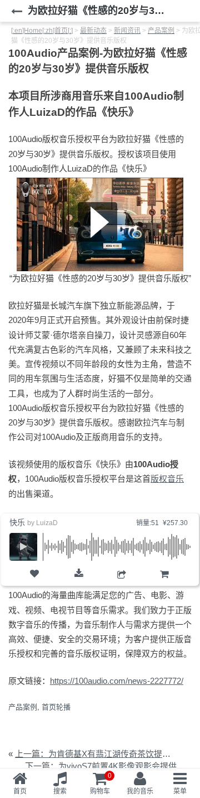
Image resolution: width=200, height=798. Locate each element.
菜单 (180, 791)
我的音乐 (140, 791)
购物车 (164, 584)
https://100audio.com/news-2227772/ (116, 681)
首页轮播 (56, 707)
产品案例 (22, 707)
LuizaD (47, 523)
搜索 (60, 791)
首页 (20, 791)
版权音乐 (167, 478)
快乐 (17, 522)
